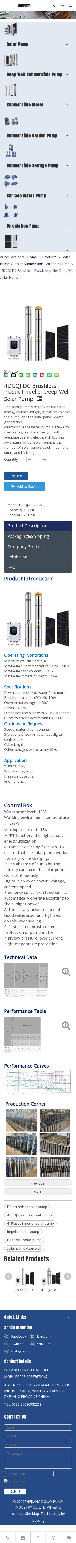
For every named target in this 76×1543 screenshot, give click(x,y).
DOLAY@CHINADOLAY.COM (26, 1370)
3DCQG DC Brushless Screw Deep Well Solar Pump (51, 1290)
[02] (11, 59)
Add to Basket (28, 486)
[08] (11, 89)
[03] (10, 150)
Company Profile (24, 546)
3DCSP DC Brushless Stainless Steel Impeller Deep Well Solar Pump (25, 1290)
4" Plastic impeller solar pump (30, 1223)
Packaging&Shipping (28, 536)
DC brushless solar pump (27, 1206)
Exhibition (18, 557)
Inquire (16, 476)
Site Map (32, 1513)
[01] (10, 29)
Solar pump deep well (24, 1248)
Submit (15, 1491)
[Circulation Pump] (11, 211)
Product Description (28, 525)
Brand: (12, 510)
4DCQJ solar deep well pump (29, 1215)
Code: (11, 515)
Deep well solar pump (24, 1240)
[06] (11, 120)
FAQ (12, 567)
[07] (11, 241)
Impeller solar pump (23, 1231)
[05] (11, 180)
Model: (12, 505)
